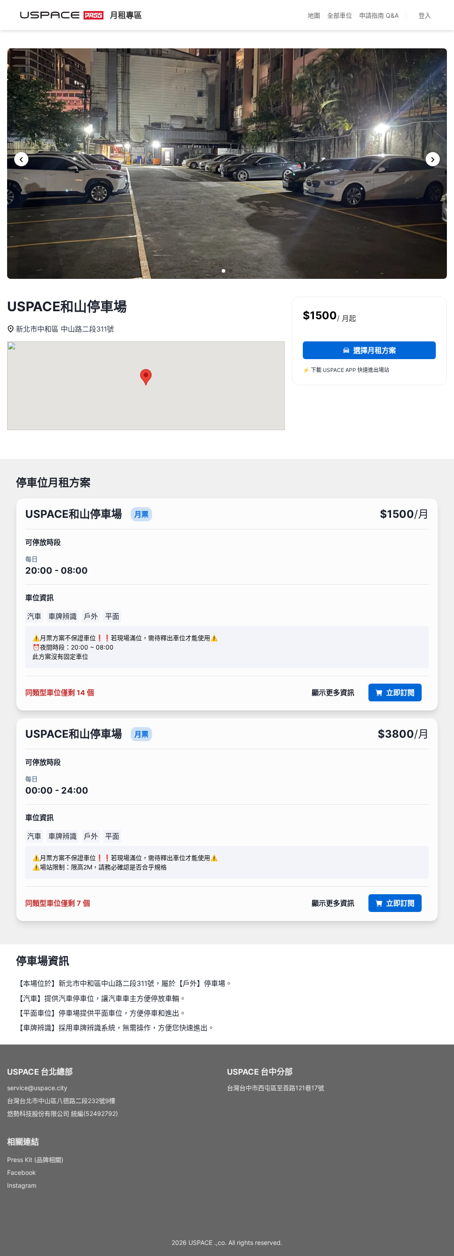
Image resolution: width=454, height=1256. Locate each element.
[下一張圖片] (433, 159)
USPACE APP (339, 370)
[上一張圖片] (21, 159)
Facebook (21, 1172)
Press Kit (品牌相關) (35, 1159)
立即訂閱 (400, 692)
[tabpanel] (227, 709)
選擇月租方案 (374, 350)
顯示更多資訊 (333, 692)
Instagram (21, 1185)
